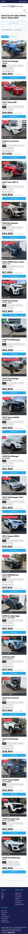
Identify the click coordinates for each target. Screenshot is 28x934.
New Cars (18, 893)
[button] (25, 10)
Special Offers (19, 904)
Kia (2, 898)
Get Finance (14, 77)
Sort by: (11, 29)
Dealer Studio (11, 932)
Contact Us (4, 912)
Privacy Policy (5, 922)
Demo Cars (18, 895)
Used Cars (18, 897)
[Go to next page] (22, 880)
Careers (3, 914)
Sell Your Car (19, 900)
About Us (4, 910)
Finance (17, 898)
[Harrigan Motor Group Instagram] (4, 1)
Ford (2, 893)
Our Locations (5, 916)
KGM (2, 897)
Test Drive (18, 902)
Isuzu (2, 895)
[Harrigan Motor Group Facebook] (2, 1)
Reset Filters (5, 36)
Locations (24, 1)
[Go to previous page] (6, 880)
